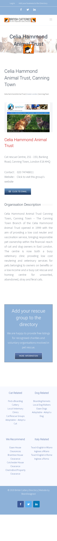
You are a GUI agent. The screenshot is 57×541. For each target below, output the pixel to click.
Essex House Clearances (15, 449)
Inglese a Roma (41, 458)
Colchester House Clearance (15, 464)
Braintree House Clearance (15, 456)
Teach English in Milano (41, 447)
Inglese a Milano (41, 451)
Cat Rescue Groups (15, 416)
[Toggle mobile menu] (51, 19)
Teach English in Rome (41, 454)
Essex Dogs (42, 408)
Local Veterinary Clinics (15, 410)
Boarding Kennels (41, 401)
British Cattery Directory (26, 490)
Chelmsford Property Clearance (15, 472)
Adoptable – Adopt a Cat (15, 421)
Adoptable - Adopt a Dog (41, 414)
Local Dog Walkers (41, 404)
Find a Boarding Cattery (15, 403)
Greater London (32, 94)
